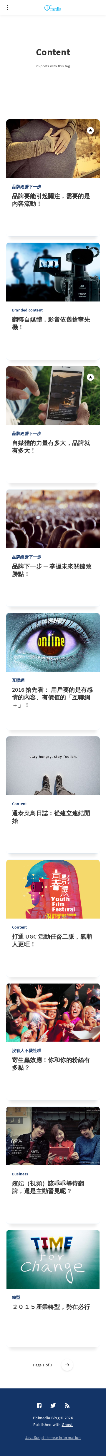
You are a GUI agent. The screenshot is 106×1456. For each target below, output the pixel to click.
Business (20, 1174)
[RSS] (67, 1405)
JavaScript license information (53, 1437)
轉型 (16, 1297)
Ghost (67, 1424)
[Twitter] (53, 1405)
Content (19, 803)
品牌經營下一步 (26, 186)
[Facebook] (39, 1405)
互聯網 (18, 680)
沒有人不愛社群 (26, 1050)
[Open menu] (7, 7)
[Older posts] (67, 1365)
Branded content (27, 310)
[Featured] (90, 130)
